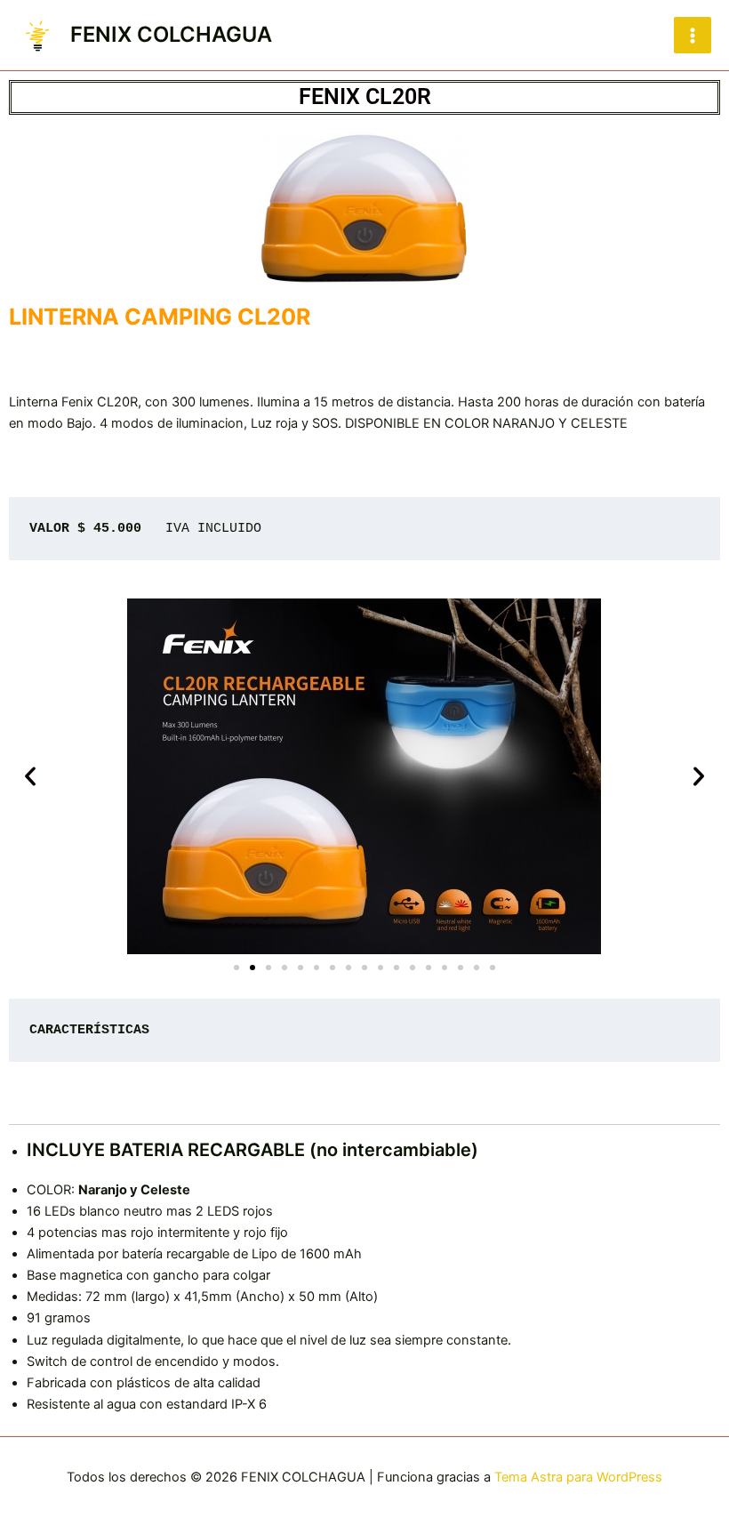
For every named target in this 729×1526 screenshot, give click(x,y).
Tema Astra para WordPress (578, 1477)
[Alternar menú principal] (692, 35)
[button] (30, 776)
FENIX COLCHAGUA (171, 34)
